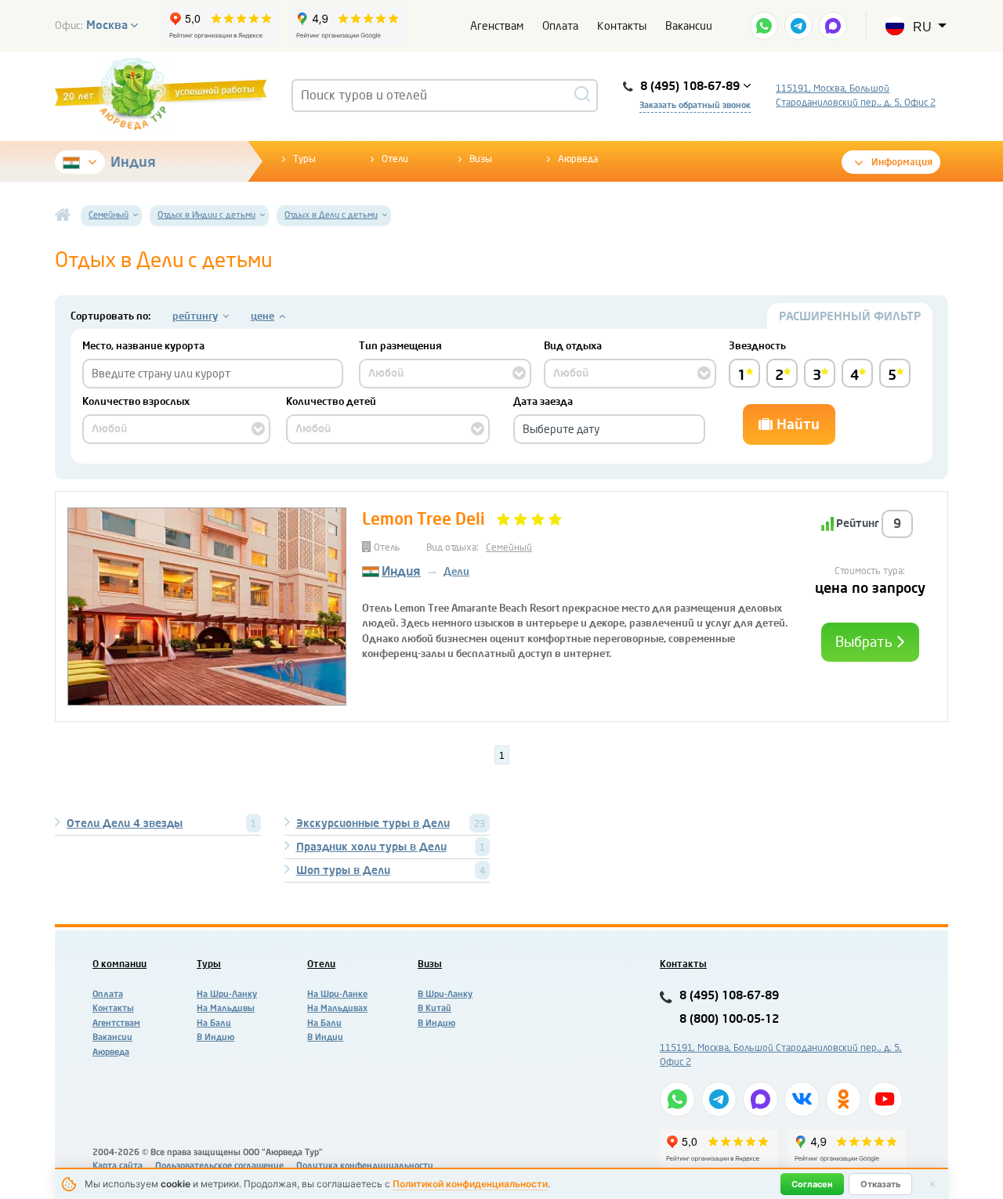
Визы (480, 158)
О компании (119, 964)
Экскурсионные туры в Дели (373, 823)
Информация (901, 162)
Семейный (509, 547)
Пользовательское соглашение (219, 1166)
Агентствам (116, 1023)
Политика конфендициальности (364, 1166)
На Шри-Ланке (337, 994)
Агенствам (496, 26)
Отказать (880, 1184)
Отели (395, 158)
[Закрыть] (932, 1184)
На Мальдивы (226, 1008)
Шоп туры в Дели (343, 870)
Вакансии (688, 26)
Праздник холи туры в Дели (371, 847)
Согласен (812, 1184)
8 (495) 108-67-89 (729, 995)
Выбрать (865, 642)
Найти (796, 424)
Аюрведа (578, 158)
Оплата (560, 26)
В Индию (215, 1037)
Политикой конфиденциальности (470, 1184)
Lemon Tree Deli (423, 519)
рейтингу (195, 316)
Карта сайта (117, 1166)
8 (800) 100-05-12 (729, 1019)
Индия (133, 162)
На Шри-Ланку (227, 994)
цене (262, 316)
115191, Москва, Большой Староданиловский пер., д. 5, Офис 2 (856, 95)
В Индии (325, 1037)
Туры (304, 158)
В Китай (434, 1008)
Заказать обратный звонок (695, 105)
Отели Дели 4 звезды (125, 823)
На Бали (214, 1023)
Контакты (621, 26)
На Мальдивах (337, 1008)
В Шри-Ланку (445, 994)
